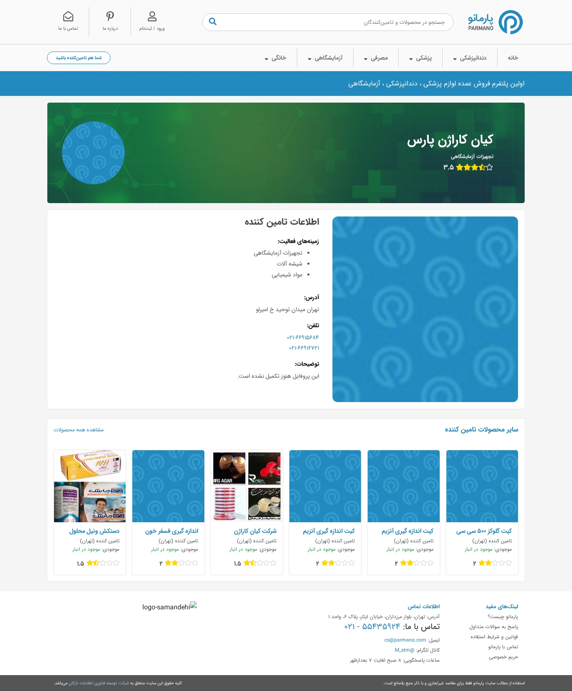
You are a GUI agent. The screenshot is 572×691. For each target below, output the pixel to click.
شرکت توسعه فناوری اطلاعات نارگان (99, 683)
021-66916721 (304, 348)
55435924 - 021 (372, 626)
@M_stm (405, 650)
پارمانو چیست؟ (503, 616)
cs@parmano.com (405, 640)
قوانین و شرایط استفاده (494, 636)
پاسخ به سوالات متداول (493, 626)
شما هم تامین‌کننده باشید (79, 58)
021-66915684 (303, 338)
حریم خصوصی (503, 656)
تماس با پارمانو (503, 646)
